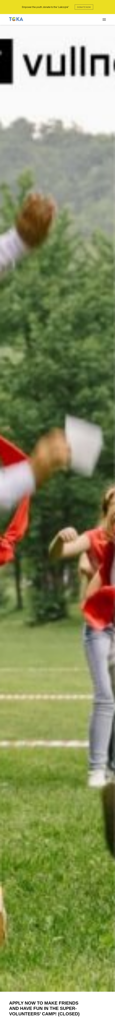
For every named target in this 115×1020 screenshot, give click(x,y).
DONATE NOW (84, 7)
